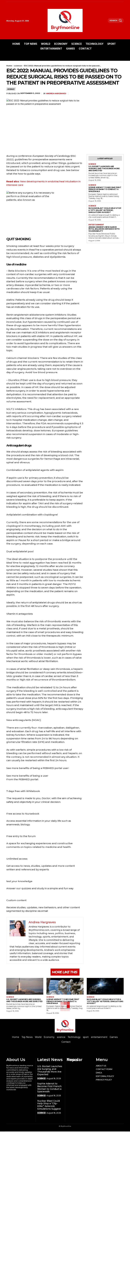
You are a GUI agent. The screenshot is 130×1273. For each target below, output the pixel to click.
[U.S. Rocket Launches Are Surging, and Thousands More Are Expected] (24, 986)
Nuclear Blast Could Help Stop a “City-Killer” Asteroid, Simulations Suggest (104, 210)
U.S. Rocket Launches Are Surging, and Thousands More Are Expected (104, 168)
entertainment (96, 225)
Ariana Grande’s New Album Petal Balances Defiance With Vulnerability (104, 229)
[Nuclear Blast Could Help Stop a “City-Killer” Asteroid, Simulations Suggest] (105, 986)
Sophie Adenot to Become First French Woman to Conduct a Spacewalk (104, 189)
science (18, 66)
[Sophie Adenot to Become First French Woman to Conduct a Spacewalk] (64, 986)
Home (9, 66)
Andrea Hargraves (56, 93)
